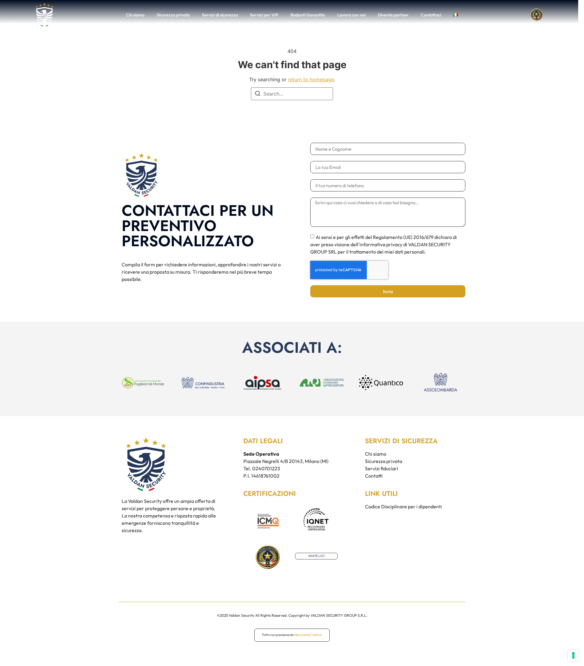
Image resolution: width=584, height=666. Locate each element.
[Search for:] (292, 93)
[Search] (258, 94)
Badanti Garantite (307, 15)
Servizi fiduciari (381, 468)
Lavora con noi (351, 15)
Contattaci (431, 15)
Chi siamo (135, 15)
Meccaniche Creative (308, 635)
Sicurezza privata (173, 15)
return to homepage (311, 79)
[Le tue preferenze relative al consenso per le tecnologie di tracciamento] (573, 655)
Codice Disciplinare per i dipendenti (403, 506)
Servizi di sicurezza (220, 15)
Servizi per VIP (264, 15)
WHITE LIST (316, 556)
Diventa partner (393, 15)
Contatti (374, 476)
